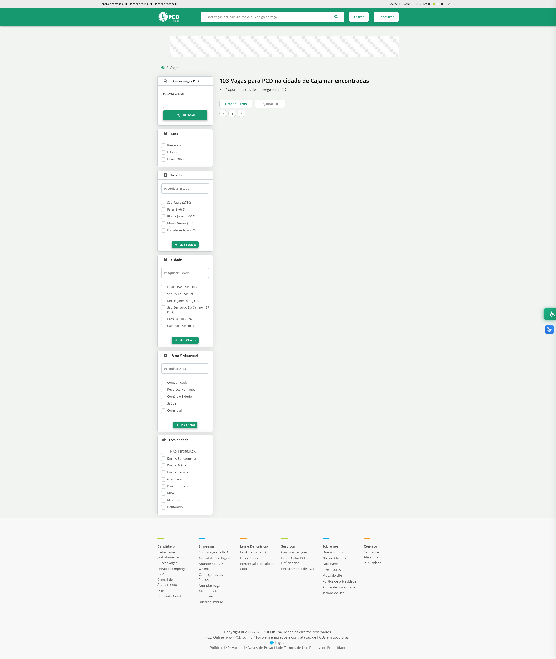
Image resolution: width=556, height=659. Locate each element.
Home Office (176, 159)
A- (449, 4)
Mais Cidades (188, 340)
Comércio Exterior (180, 396)
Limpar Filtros (236, 104)
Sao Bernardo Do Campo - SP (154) (188, 309)
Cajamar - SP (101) (180, 326)
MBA (170, 493)
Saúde (171, 403)
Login (161, 590)
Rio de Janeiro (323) (181, 216)
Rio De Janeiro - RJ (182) (184, 301)
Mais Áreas (187, 425)
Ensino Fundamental (182, 458)
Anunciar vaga (209, 585)
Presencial (174, 145)
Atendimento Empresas (208, 593)
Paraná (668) (176, 209)
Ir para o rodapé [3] (167, 4)
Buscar (188, 115)
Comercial (174, 410)
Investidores (332, 569)
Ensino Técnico (178, 472)
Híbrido (172, 152)
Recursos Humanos (181, 389)
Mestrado (174, 500)
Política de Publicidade (327, 647)
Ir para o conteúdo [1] (114, 4)
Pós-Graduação (178, 486)
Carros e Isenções (294, 552)
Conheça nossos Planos (211, 577)
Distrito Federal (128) (182, 230)
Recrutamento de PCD (297, 568)
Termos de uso (333, 593)
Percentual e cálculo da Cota (257, 566)
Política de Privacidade (229, 647)
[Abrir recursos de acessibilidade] (550, 314)
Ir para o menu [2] (141, 4)
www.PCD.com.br (240, 637)
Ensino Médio (177, 465)
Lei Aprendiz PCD (253, 552)
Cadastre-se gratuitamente (168, 554)
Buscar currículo (211, 602)
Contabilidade (177, 382)
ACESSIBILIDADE (400, 4)
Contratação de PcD (213, 552)
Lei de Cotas (249, 558)
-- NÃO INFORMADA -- (183, 451)
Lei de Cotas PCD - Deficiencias (294, 560)
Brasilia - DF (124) (179, 319)
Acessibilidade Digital (214, 558)
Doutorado (175, 507)
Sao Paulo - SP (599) (181, 294)
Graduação (175, 479)
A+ (454, 4)
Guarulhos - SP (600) (182, 287)
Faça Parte (330, 563)
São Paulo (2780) (179, 202)
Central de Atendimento (167, 582)
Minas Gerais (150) (180, 223)
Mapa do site (332, 575)
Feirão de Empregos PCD (172, 571)
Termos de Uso (296, 647)
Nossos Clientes (334, 558)
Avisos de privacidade (339, 587)
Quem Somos (333, 552)
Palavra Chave (173, 93)
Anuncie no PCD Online (211, 566)
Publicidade (372, 563)
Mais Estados (188, 244)
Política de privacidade (339, 581)
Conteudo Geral (169, 596)
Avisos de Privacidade (266, 647)
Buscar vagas (167, 563)
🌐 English (278, 642)
